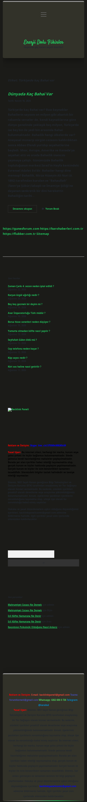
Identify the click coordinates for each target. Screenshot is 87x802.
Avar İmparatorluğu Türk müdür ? (26, 313)
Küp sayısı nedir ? (17, 357)
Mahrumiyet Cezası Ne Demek (25, 604)
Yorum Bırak (52, 208)
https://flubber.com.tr (19, 234)
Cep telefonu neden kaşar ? (23, 348)
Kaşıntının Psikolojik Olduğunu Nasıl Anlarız (32, 627)
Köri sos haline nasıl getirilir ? (24, 366)
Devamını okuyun (25, 210)
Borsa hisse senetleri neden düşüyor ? (29, 321)
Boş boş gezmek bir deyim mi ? (25, 304)
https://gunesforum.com (21, 228)
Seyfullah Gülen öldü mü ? (22, 339)
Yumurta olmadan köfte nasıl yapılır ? (29, 331)
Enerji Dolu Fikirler (43, 42)
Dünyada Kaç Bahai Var (30, 94)
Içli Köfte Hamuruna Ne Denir (24, 616)
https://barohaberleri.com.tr (61, 228)
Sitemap (42, 234)
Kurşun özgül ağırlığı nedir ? (23, 295)
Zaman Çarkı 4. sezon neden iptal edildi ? (31, 286)
